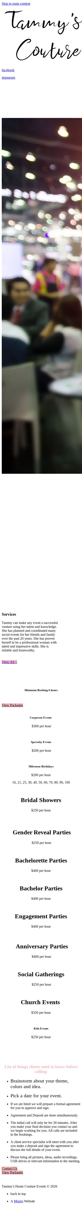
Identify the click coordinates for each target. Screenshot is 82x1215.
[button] (9, 662)
